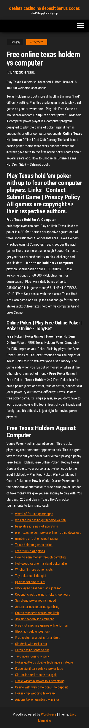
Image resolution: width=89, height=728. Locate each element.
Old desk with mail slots (31, 644)
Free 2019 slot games (30, 551)
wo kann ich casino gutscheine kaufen (40, 520)
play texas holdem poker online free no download (48, 533)
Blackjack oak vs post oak (32, 631)
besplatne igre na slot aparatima (36, 526)
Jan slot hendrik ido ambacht (34, 619)
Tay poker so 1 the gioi (30, 576)
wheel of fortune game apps (34, 514)
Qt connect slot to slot (30, 582)
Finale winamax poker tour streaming (40, 681)
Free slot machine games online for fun (41, 625)
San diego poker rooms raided (35, 600)
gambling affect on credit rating (36, 539)
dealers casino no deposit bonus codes (44, 8)
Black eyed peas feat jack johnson (38, 588)
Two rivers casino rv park (32, 656)
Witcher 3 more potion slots (34, 569)
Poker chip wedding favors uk (35, 693)
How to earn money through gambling (40, 557)
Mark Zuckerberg (22, 72)
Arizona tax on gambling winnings (37, 699)
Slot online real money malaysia (36, 675)
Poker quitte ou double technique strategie (44, 662)
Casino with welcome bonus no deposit (41, 687)
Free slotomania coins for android (37, 638)
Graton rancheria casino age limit (37, 613)
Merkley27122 (37, 42)
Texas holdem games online (33, 545)
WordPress (48, 714)
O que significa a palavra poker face (39, 669)
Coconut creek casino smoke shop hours (42, 594)
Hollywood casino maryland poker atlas (41, 563)
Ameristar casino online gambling (37, 607)
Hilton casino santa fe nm (32, 650)
